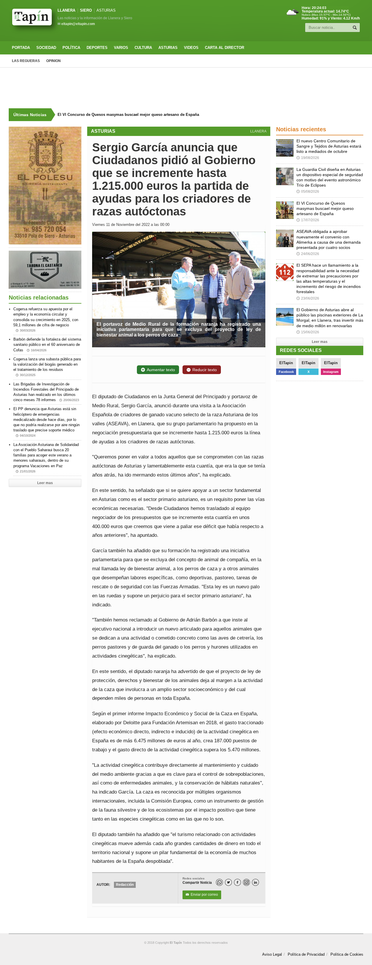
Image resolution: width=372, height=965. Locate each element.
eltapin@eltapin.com (78, 24)
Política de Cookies (346, 954)
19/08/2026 (307, 158)
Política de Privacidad (306, 954)
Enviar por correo (202, 895)
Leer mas (45, 483)
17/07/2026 (307, 220)
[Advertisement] (186, 87)
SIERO (86, 10)
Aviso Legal (272, 954)
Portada (21, 47)
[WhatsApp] (219, 882)
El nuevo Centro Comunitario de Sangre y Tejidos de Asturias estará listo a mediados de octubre (328, 146)
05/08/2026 (307, 192)
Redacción (125, 885)
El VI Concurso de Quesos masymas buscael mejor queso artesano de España (128, 114)
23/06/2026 (307, 298)
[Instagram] (246, 882)
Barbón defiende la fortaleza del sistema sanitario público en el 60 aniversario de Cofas (47, 344)
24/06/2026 (307, 254)
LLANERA (66, 10)
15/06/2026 (307, 332)
